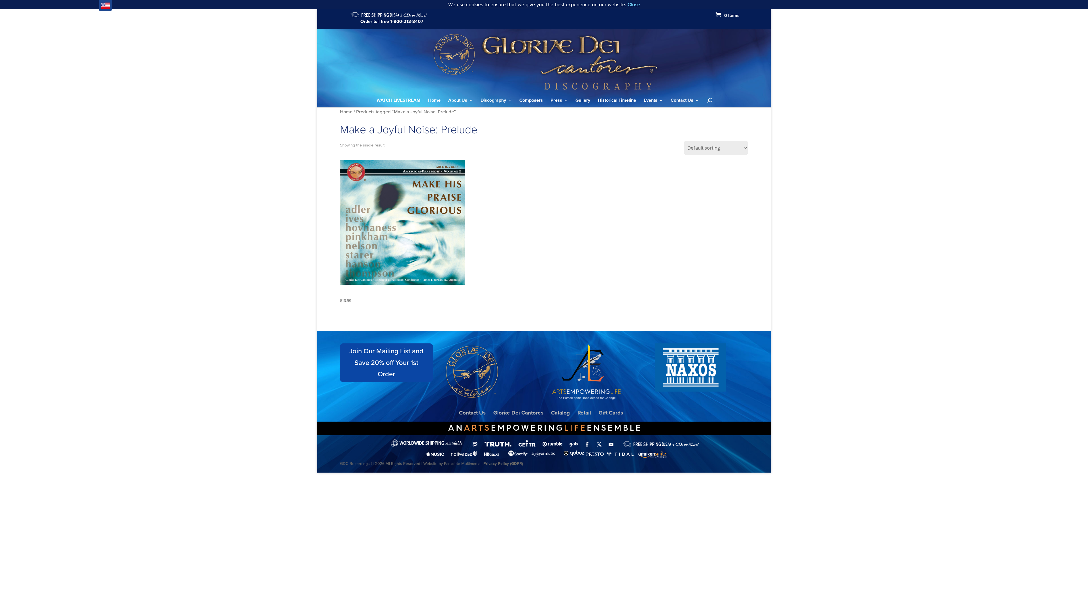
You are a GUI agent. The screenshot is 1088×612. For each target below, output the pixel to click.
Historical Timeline (617, 100)
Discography (493, 100)
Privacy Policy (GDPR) (503, 464)
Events (650, 100)
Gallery (582, 100)
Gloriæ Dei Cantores (518, 413)
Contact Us (682, 100)
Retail (584, 413)
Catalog (560, 413)
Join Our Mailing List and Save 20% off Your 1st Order (386, 362)
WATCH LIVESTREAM (398, 100)
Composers (531, 100)
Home (434, 100)
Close (634, 4)
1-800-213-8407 (406, 21)
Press (556, 100)
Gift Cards (611, 413)
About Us (457, 100)
